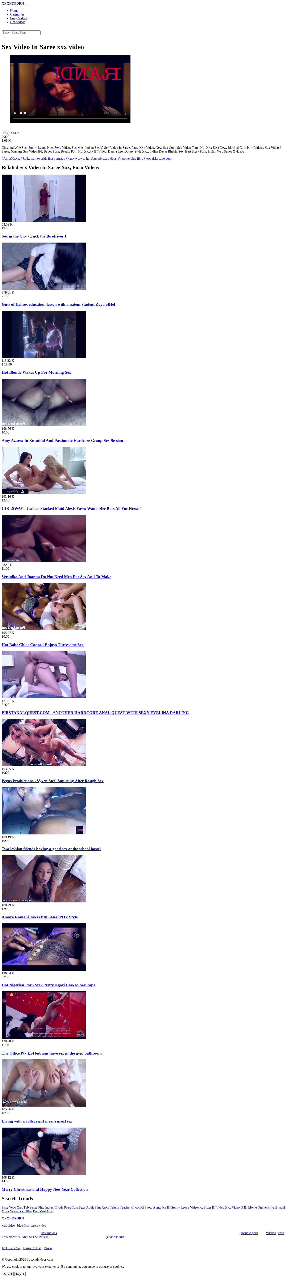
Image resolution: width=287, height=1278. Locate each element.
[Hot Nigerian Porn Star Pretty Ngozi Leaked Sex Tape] (44, 969)
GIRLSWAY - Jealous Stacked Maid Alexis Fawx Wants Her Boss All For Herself (71, 508)
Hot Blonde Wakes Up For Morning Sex (36, 372)
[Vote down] (7, 130)
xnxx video (38, 1225)
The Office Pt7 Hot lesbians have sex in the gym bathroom (52, 1053)
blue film (23, 1225)
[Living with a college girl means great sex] (44, 1105)
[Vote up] (3, 130)
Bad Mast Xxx (43, 1211)
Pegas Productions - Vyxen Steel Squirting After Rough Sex (53, 781)
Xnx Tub (23, 1207)
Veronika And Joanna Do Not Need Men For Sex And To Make (56, 576)
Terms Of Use (32, 1248)
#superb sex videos (103, 158)
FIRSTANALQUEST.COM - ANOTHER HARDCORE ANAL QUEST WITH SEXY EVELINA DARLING (95, 712)
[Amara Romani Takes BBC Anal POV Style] (44, 901)
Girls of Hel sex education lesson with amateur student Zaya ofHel (58, 304)
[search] (3, 37)
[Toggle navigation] (26, 4)
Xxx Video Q (234, 1207)
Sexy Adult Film (90, 1207)
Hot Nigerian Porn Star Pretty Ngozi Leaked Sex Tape (48, 985)
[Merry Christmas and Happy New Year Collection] (44, 1173)
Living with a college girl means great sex (37, 1121)
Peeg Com (71, 1207)
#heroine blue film (130, 158)
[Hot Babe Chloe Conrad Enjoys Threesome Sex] (44, 629)
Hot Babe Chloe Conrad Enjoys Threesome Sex (43, 644)
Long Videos (18, 18)
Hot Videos (17, 22)
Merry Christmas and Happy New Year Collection (45, 1189)
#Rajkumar (28, 158)
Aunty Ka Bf (161, 1207)
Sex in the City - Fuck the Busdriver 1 (34, 236)
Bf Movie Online (255, 1207)
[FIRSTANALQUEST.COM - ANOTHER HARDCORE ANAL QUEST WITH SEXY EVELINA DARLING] (44, 697)
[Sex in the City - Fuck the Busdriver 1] (44, 220)
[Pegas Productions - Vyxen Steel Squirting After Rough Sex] (44, 765)
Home (14, 10)
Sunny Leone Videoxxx (187, 1207)
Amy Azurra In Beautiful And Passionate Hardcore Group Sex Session (62, 440)
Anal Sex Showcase (35, 1237)
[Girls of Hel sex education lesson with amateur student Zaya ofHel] (44, 288)
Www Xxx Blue (21, 1211)
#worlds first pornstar (50, 158)
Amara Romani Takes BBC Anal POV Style (40, 917)
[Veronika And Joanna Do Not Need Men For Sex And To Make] (44, 561)
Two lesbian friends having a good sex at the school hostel (51, 849)
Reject (20, 1274)
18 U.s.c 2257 (11, 1248)
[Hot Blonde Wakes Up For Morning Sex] (44, 357)
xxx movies (49, 1233)
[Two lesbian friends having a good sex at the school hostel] (44, 833)
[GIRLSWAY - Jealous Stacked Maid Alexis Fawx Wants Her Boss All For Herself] (44, 493)
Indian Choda (54, 1207)
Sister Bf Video (214, 1207)
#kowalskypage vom (157, 158)
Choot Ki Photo (141, 1207)
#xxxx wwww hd (78, 158)
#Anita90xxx (10, 158)
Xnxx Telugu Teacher (115, 1207)
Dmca (48, 1248)
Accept (7, 1274)
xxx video (8, 1225)
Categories (17, 14)
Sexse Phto (37, 1207)
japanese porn (249, 1233)
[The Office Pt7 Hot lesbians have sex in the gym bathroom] (44, 1037)
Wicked (271, 1233)
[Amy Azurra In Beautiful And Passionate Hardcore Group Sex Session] (44, 425)
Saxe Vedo (9, 1207)
